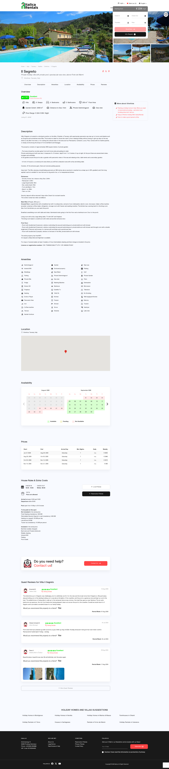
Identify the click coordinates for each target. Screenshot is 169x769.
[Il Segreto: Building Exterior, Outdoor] (141, 53)
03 (40, 398)
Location (67, 84)
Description (41, 84)
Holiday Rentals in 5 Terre (31, 722)
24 (40, 408)
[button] (121, 3)
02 (34, 398)
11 (45, 401)
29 (29, 412)
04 (45, 398)
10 (40, 401)
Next (107, 404)
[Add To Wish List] (166, 14)
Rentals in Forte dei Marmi (96, 722)
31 (40, 412)
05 (51, 398)
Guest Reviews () (36, 98)
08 (29, 401)
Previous (24, 404)
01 (29, 398)
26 (51, 408)
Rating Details (47, 591)
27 (56, 408)
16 (34, 405)
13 (56, 401)
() (132, 3)
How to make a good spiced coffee (128, 117)
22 (29, 408)
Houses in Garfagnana (62, 722)
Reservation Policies (96, 494)
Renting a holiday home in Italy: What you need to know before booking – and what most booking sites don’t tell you (132, 110)
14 (61, 401)
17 (40, 405)
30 (34, 412)
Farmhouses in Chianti (127, 715)
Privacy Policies (79, 744)
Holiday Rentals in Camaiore (129, 722)
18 (45, 405)
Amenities (54, 84)
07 (61, 398)
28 (61, 408)
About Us (51, 742)
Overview (27, 84)
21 (61, 405)
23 (34, 408)
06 (56, 398)
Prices (92, 84)
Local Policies (96, 487)
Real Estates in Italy (54, 746)
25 (45, 408)
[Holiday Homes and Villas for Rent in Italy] (30, 5)
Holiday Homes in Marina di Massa (99, 715)
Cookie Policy (79, 746)
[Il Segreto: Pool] (56, 36)
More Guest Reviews (66, 688)
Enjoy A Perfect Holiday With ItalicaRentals (130, 115)
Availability (80, 84)
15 (29, 405)
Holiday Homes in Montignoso (32, 715)
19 (50, 405)
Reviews (104, 84)
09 (34, 401)
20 (56, 405)
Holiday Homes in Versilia (63, 715)
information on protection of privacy (133, 752)
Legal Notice (51, 744)
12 (50, 401)
